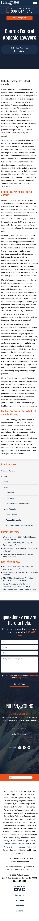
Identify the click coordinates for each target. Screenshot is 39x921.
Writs (5, 487)
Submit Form (19, 684)
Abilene (6, 844)
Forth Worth (30, 844)
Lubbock (22, 847)
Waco (12, 841)
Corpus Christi (29, 841)
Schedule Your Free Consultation (19, 49)
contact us (12, 450)
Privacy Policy (21, 678)
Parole (4, 476)
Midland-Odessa (10, 847)
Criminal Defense (8, 471)
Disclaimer (33, 676)
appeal (22, 105)
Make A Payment (19, 18)
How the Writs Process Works (18, 504)
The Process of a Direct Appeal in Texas (20, 590)
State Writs (10, 493)
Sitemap (19, 911)
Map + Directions (18, 728)
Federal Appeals (13, 520)
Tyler (29, 847)
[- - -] (35, 2)
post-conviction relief (10, 143)
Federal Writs (11, 498)
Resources (19, 906)
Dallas (23, 838)
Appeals (4, 482)
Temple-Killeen (17, 844)
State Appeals (11, 515)
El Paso (19, 841)
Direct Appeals (9, 509)
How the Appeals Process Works (19, 525)
